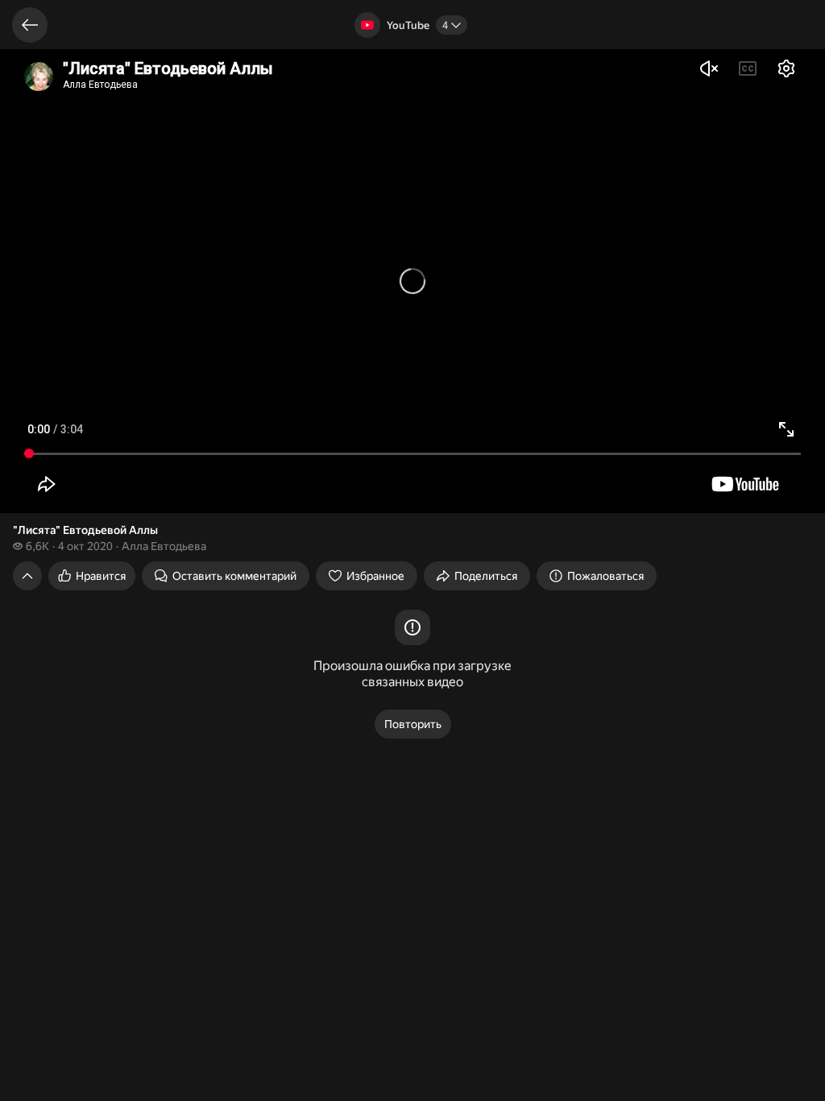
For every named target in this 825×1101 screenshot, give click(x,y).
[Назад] (30, 25)
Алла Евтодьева (164, 546)
